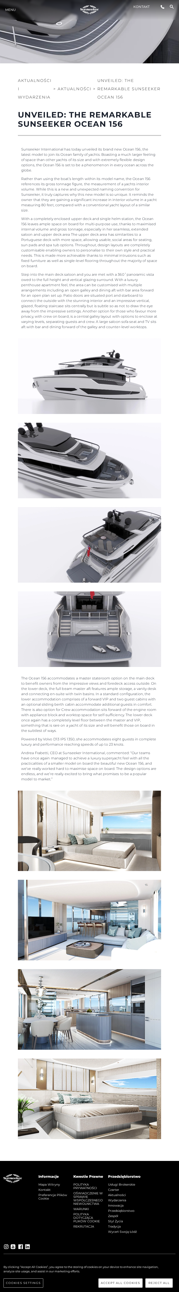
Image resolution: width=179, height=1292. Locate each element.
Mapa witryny (49, 1184)
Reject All (159, 1283)
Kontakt (141, 7)
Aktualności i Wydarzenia (35, 89)
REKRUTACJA (83, 1226)
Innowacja (116, 1205)
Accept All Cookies (120, 1283)
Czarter (113, 1190)
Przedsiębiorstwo (121, 1211)
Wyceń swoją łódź (122, 1232)
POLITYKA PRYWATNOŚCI (85, 1186)
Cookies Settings (23, 1283)
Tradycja (114, 1226)
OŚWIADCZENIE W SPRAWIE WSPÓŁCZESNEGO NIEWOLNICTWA (88, 1198)
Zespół (113, 1216)
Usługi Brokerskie (121, 1184)
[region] (89, 1276)
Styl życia (115, 1221)
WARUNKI (81, 1209)
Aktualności (117, 1195)
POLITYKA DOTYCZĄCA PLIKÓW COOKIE (86, 1217)
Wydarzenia (117, 1200)
